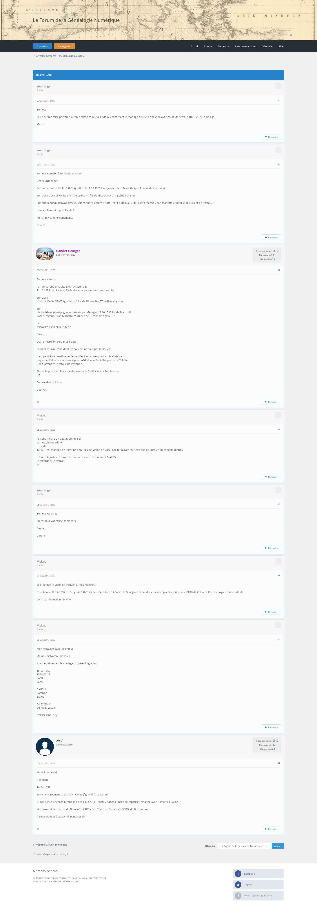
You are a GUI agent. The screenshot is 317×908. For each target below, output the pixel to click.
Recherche (223, 46)
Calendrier (267, 46)
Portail (194, 46)
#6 (279, 575)
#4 (279, 429)
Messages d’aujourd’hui (72, 55)
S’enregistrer (64, 46)
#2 (279, 164)
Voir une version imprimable (51, 844)
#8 (279, 763)
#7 (279, 639)
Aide (281, 46)
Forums (208, 46)
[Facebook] (238, 874)
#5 (279, 504)
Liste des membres (245, 46)
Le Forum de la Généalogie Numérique (76, 20)
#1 (279, 100)
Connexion (42, 46)
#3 (279, 269)
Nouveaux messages (45, 55)
